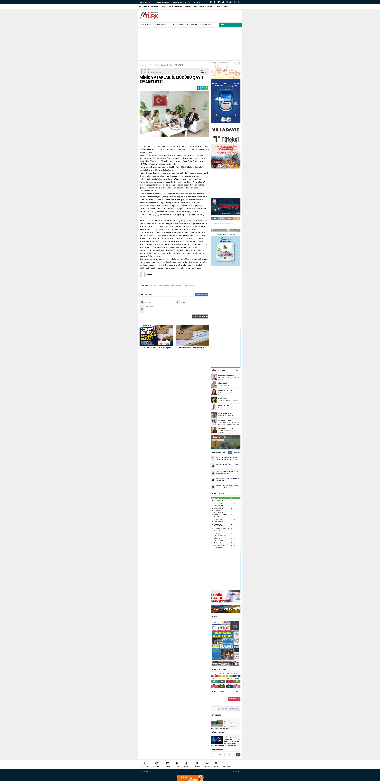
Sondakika (156, 766)
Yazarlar (187, 766)
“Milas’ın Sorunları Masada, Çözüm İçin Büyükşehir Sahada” (225, 487)
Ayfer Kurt (222, 398)
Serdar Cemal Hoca (226, 375)
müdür (166, 286)
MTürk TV (236, 771)
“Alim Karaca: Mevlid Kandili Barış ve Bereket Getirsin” (225, 473)
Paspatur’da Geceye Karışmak (228, 400)
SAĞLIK (202, 6)
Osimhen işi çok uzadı (225, 408)
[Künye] (235, 2)
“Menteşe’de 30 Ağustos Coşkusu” (225, 465)
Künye (216, 766)
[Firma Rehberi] (223, 2)
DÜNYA (194, 6)
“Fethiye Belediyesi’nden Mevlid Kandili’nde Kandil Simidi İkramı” (224, 458)
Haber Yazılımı (204, 779)
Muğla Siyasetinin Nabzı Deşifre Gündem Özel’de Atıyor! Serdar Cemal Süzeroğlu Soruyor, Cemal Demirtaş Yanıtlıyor (225, 741)
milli (154, 286)
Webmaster (227, 766)
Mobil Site (145, 766)
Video (177, 766)
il (148, 146)
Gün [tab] (230, 452)
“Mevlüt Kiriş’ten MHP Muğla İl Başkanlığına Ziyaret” (173, 2)
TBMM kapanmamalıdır (225, 415)
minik (173, 286)
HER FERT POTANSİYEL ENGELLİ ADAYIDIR (227, 431)
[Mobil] (210, 2)
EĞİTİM (187, 6)
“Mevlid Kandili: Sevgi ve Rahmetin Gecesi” (229, 379)
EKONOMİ (154, 6)
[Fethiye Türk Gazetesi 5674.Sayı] (225, 643)
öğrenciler (146, 149)
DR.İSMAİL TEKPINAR (226, 428)
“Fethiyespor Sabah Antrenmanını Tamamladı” (225, 480)
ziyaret (185, 286)
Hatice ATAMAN (224, 421)
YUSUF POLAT (223, 406)
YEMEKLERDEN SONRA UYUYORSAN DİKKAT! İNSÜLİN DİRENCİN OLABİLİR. (228, 424)
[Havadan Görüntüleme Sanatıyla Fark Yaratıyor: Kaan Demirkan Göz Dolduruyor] (217, 723)
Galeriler (167, 766)
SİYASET (164, 6)
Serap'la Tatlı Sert (225, 391)
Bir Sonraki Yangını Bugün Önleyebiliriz (226, 394)
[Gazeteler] (230, 2)
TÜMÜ (237, 370)
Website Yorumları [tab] (201, 294)
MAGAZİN (178, 6)
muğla (191, 286)
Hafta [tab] (235, 452)
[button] (232, 6)
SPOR (171, 6)
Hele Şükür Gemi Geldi (225, 385)
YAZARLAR (211, 6)
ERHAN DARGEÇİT (225, 413)
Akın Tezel (222, 383)
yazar (178, 286)
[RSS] (238, 2)
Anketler (197, 766)
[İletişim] (219, 2)
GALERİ (219, 6)
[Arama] (215, 2)
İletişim (207, 766)
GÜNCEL (146, 6)
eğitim (160, 286)
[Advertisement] (204, 15)
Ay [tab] (239, 452)
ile (141, 149)
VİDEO (226, 6)
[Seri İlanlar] (226, 2)
